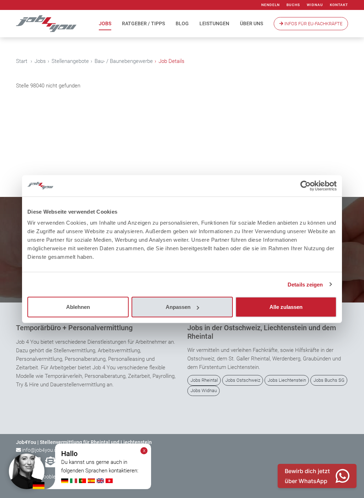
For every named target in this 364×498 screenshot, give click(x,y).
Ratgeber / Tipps (143, 23)
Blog (182, 23)
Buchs (293, 5)
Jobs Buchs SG (329, 380)
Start (21, 61)
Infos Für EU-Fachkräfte (312, 23)
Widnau (315, 5)
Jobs (105, 23)
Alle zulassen (286, 307)
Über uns (251, 23)
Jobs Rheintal (204, 380)
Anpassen (178, 307)
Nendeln (270, 5)
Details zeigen (305, 284)
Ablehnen (78, 307)
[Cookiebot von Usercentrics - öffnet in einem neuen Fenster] (305, 185)
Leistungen (214, 23)
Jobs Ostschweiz (242, 380)
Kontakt (339, 5)
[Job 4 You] (46, 23)
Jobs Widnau (204, 390)
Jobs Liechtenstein (287, 380)
